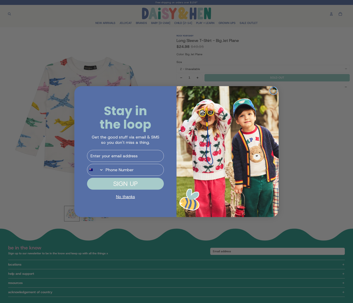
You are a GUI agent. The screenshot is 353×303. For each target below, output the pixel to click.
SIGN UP (125, 183)
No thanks (125, 196)
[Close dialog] (273, 90)
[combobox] (95, 170)
